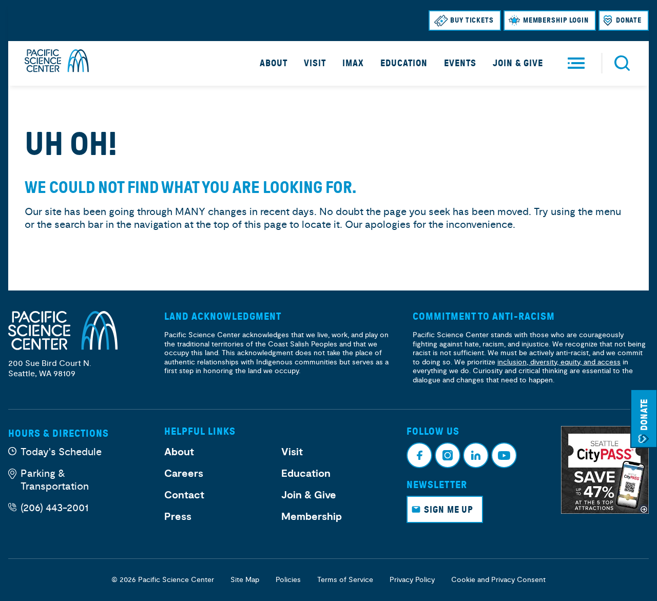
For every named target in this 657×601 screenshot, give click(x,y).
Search (622, 63)
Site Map (244, 579)
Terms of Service (345, 579)
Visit (315, 63)
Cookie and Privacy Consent (498, 579)
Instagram (447, 455)
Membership (311, 517)
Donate (629, 20)
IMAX (353, 63)
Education (404, 63)
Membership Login (556, 20)
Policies (288, 579)
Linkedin (476, 455)
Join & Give (518, 63)
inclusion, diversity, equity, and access (559, 362)
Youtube (504, 455)
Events (460, 63)
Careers (183, 473)
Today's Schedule (61, 451)
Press (177, 517)
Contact (184, 495)
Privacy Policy (412, 579)
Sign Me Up (448, 510)
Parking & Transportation (55, 480)
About (273, 63)
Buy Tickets (472, 20)
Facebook (419, 455)
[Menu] (576, 63)
